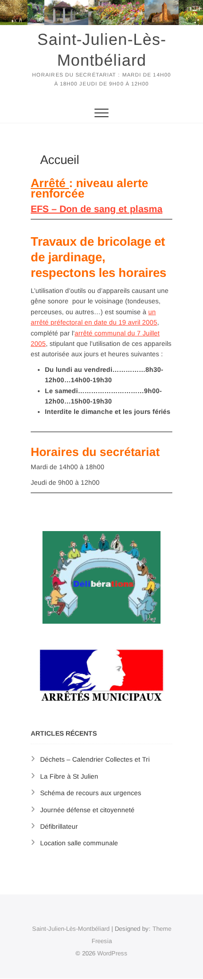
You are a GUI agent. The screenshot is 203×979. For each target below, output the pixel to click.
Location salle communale (79, 843)
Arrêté (50, 182)
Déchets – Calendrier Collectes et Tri (95, 759)
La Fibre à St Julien (69, 776)
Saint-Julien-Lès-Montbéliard (101, 49)
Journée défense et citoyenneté (87, 810)
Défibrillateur (59, 826)
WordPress (112, 953)
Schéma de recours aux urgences (90, 793)
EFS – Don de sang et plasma (96, 209)
